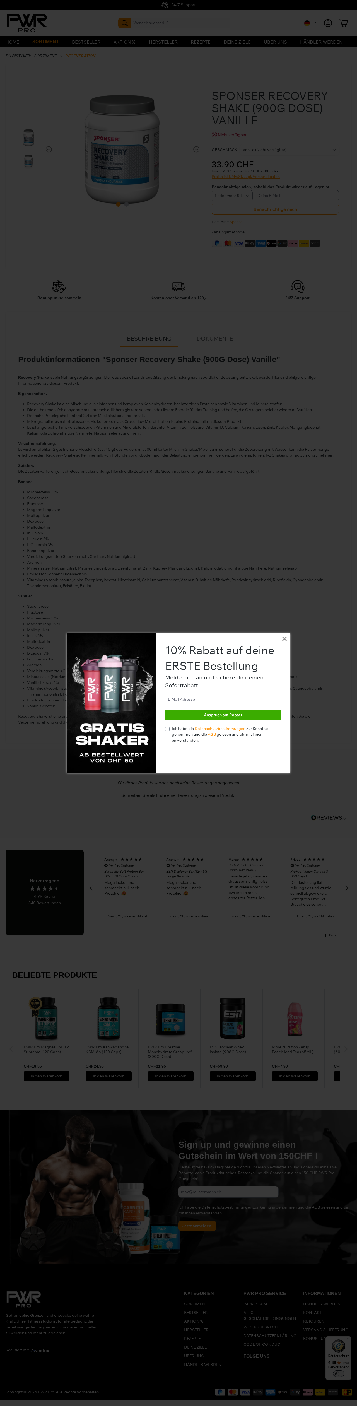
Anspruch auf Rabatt (223, 714)
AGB (212, 734)
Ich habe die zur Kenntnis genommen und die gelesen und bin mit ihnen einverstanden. (220, 734)
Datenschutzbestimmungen (220, 728)
